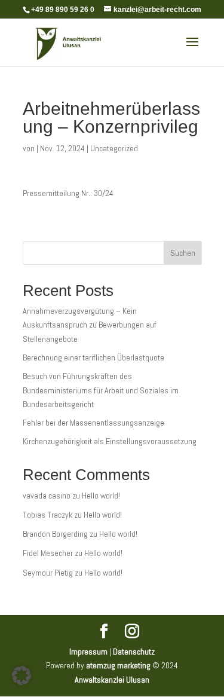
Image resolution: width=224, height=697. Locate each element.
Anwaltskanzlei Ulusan (112, 679)
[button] (21, 675)
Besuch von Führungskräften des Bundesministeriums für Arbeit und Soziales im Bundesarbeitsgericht (101, 390)
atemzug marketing (118, 665)
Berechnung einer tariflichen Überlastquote (93, 357)
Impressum (88, 651)
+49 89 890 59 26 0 (62, 9)
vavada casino (46, 495)
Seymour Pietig (48, 572)
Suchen (182, 252)
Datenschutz (134, 651)
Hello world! (101, 495)
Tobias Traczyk (47, 514)
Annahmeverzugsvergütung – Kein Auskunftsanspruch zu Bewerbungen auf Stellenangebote (90, 325)
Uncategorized (114, 148)
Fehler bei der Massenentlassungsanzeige (93, 422)
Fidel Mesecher (48, 553)
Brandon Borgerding (55, 533)
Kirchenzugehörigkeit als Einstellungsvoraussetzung (110, 441)
